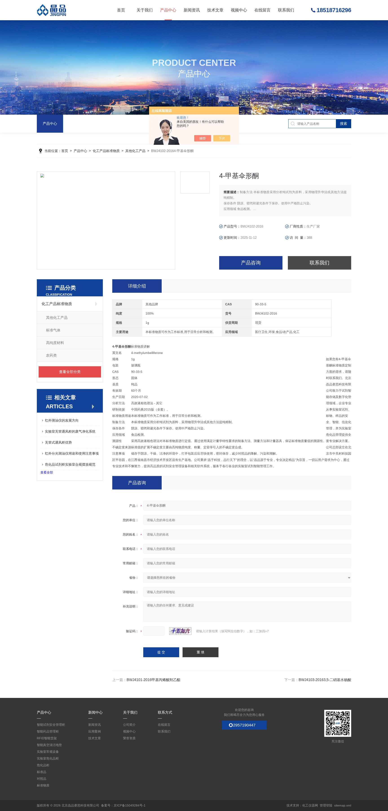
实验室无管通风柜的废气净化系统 (70, 431)
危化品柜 (43, 765)
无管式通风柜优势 (58, 442)
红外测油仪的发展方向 (62, 420)
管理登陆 (326, 805)
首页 (121, 10)
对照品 (41, 778)
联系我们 (286, 10)
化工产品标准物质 (106, 151)
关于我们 (145, 10)
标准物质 (43, 785)
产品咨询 (251, 263)
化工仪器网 (310, 805)
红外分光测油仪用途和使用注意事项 (72, 453)
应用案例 (94, 731)
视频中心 (239, 10)
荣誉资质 (129, 738)
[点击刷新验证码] (180, 631)
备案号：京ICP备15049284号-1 (123, 805)
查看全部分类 (70, 372)
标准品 (41, 772)
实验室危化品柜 (48, 758)
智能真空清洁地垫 (49, 745)
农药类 (51, 355)
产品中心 (168, 10)
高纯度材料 (55, 343)
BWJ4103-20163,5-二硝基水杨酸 (325, 680)
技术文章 (215, 10)
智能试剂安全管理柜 (51, 724)
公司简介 (129, 724)
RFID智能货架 (47, 738)
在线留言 (262, 10)
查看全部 (46, 472)
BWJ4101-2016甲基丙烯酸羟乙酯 (153, 680)
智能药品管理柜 (48, 731)
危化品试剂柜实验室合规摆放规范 (70, 464)
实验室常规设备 (48, 751)
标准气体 (53, 330)
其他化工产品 (135, 151)
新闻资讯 (192, 10)
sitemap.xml (342, 805)
